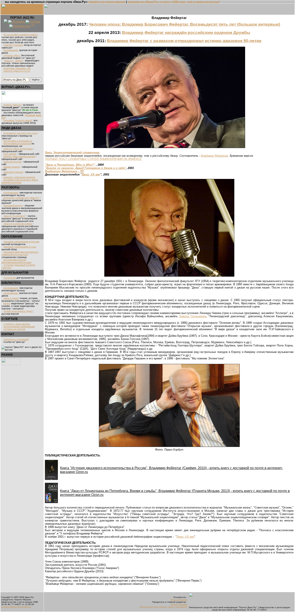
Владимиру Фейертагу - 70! (64, 171)
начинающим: (11, 50)
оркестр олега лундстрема (18, 148)
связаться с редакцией (16, 339)
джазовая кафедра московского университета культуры (20, 253)
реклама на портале (14, 329)
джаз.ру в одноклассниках (17, 223)
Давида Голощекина (192, 316)
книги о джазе (10, 298)
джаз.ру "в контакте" (14, 216)
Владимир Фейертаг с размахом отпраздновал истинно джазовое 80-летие (184, 40)
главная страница (13, 45)
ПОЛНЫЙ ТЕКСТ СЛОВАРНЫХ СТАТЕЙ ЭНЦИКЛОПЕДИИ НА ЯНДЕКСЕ (93, 159)
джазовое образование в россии (21, 241)
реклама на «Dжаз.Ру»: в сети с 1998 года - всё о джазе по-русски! (173, 1)
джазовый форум (12, 205)
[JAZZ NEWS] (22, 100)
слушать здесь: (12, 55)
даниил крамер (11, 167)
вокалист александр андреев (19, 177)
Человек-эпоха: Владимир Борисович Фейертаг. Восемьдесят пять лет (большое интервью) (184, 24)
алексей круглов (12, 161)
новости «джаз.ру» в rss (16, 71)
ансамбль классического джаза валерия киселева (20, 181)
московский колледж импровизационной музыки (16, 261)
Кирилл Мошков (179, 604)
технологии (9, 277)
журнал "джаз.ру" (12, 105)
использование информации (19, 326)
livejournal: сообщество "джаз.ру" (21, 197)
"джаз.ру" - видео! (13, 60)
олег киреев (9, 154)
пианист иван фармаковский (19, 156)
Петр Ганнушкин (178, 599)
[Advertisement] (14, 400)
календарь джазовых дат (17, 68)
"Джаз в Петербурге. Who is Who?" (70, 164)
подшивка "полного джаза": (18, 120)
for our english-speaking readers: (20, 34)
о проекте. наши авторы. (16, 324)
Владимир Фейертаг (214, 155)
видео (6, 303)
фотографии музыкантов (17, 143)
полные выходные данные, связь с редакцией (163, 607)
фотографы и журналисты (17, 141)
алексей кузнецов (13, 172)
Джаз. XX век (91, 174)
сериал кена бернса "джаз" (18, 311)
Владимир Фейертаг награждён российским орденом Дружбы (186, 32)
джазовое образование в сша (19, 246)
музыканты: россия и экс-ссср (20, 133)
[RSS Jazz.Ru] (5, 21)
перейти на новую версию (107, 1)
